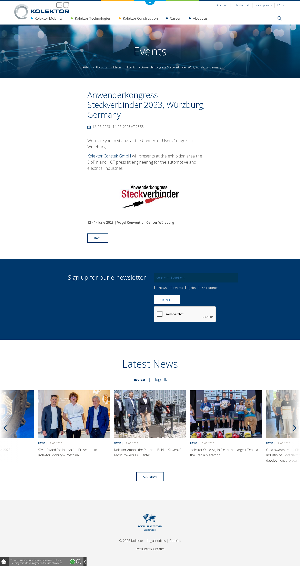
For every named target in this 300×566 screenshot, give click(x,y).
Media (117, 67)
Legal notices (156, 540)
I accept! (72, 561)
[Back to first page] (50, 7)
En (279, 5)
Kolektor (84, 67)
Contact (222, 5)
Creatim (158, 549)
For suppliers (263, 5)
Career (175, 18)
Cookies (175, 540)
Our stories (210, 288)
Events (131, 67)
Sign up (166, 300)
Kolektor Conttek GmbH (109, 156)
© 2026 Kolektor (131, 540)
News (163, 288)
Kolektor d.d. (241, 5)
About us (200, 18)
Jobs (193, 288)
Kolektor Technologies (93, 18)
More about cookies (78, 561)
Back (98, 238)
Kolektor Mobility (49, 18)
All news (150, 476)
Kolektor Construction (140, 18)
